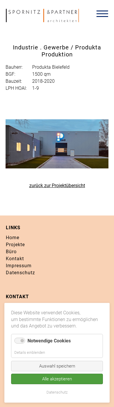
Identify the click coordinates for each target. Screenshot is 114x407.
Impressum (19, 265)
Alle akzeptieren (57, 379)
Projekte (15, 244)
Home (12, 237)
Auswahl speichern (57, 366)
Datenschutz (20, 272)
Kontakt (15, 258)
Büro (11, 251)
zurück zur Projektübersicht (57, 185)
